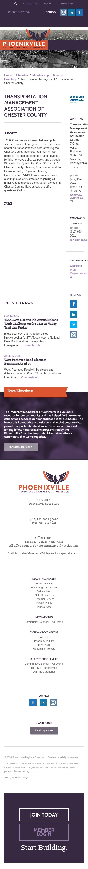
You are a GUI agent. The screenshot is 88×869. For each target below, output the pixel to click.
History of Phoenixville (44, 667)
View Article (32, 345)
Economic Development (44, 632)
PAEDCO (44, 637)
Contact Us (30, 3)
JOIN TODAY (44, 815)
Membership (40, 75)
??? (15, 3)
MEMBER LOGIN (44, 832)
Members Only (44, 583)
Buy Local (44, 644)
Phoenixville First (44, 641)
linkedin (71, 12)
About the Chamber (44, 578)
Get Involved (44, 591)
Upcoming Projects (44, 648)
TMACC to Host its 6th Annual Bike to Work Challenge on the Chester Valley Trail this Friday (31, 324)
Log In (47, 3)
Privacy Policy (44, 602)
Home (8, 75)
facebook (79, 12)
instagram (63, 12)
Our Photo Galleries (44, 671)
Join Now (50, 12)
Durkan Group (20, 777)
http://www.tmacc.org (77, 197)
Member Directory (19, 12)
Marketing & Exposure (44, 587)
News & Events (44, 617)
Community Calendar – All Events (44, 622)
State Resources (44, 595)
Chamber (22, 75)
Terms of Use (44, 606)
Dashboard (66, 3)
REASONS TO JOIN (21, 447)
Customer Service (44, 599)
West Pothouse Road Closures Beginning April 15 (25, 361)
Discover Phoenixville (44, 658)
